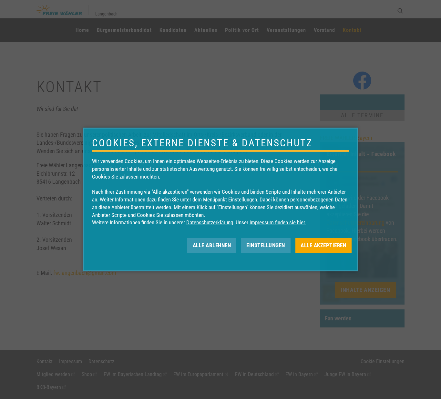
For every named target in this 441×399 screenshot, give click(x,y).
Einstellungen (265, 245)
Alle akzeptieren (323, 245)
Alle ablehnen (212, 245)
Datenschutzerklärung (209, 222)
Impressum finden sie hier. (278, 222)
